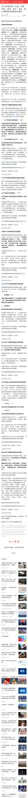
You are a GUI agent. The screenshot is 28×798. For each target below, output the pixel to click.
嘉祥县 (3, 284)
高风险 (15, 116)
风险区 (16, 139)
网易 (2, 2)
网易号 (7, 2)
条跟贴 (13, 553)
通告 (4, 162)
